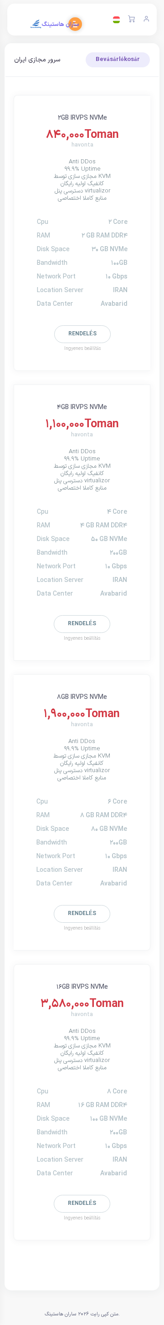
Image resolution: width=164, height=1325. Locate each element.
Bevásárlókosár (118, 59)
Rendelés (82, 334)
